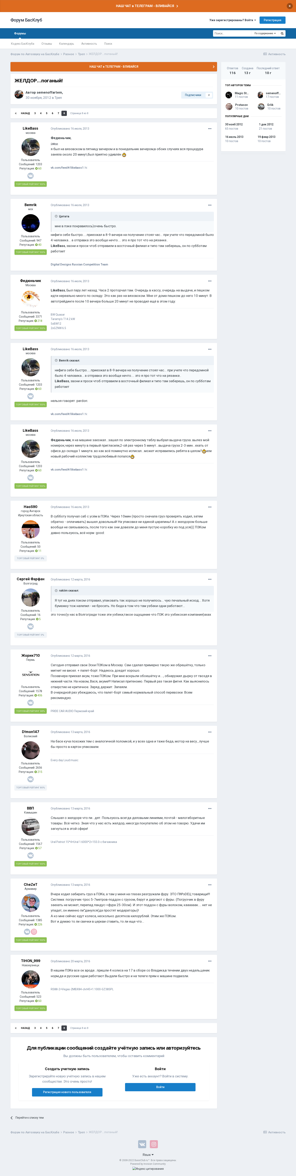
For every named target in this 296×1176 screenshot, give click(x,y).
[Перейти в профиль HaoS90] (31, 529)
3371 (39, 316)
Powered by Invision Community (148, 1164)
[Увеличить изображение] (124, 154)
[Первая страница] (16, 113)
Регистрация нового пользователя (67, 1092)
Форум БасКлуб (26, 20)
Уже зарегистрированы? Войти (231, 20)
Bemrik (31, 205)
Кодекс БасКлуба (22, 43)
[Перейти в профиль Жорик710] (31, 674)
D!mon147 (30, 732)
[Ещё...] (210, 128)
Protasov (241, 104)
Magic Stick (243, 93)
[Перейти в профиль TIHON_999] (31, 979)
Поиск (108, 43)
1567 (39, 844)
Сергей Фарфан (31, 579)
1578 (39, 691)
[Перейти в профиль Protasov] (229, 106)
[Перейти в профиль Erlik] (261, 106)
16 (38, 614)
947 (38, 240)
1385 (39, 920)
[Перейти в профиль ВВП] (31, 827)
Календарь (66, 43)
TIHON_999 (30, 961)
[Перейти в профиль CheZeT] (31, 903)
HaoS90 (30, 507)
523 (38, 996)
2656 (39, 767)
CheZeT (30, 885)
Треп (58, 98)
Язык (147, 1155)
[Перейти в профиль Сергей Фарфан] (31, 598)
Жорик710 (30, 656)
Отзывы (46, 43)
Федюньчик (30, 281)
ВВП (30, 808)
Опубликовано (70, 128)
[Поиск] (282, 33)
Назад (25, 113)
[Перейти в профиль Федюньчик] (31, 299)
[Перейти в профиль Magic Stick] (229, 95)
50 (38, 546)
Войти (160, 1087)
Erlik (270, 104)
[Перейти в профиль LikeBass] (31, 147)
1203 (39, 164)
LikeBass (30, 128)
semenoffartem (49, 92)
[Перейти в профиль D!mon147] (31, 750)
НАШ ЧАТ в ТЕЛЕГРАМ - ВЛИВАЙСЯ (145, 6)
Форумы (20, 33)
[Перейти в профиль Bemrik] (31, 223)
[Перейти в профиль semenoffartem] (18, 94)
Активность (89, 43)
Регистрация (272, 20)
